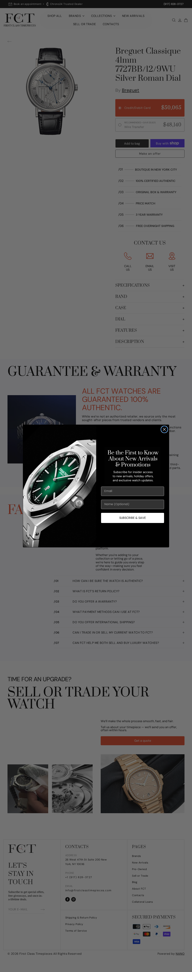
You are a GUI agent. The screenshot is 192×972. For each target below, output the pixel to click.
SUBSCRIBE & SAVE (132, 518)
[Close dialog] (164, 429)
